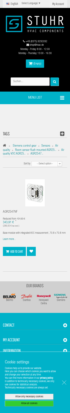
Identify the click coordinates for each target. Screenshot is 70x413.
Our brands (35, 285)
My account (11, 339)
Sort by (27, 163)
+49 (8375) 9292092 (36, 41)
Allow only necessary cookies (29, 396)
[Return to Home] (5, 146)
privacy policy (46, 378)
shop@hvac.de (36, 45)
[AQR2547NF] (35, 193)
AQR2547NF (10, 212)
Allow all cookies (29, 403)
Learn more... (9, 239)
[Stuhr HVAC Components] (35, 24)
